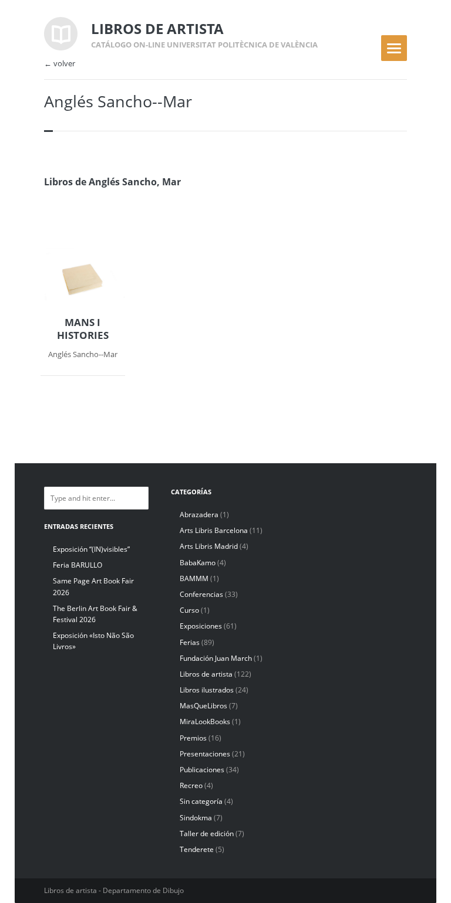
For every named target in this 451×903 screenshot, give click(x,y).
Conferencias (201, 594)
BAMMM (194, 578)
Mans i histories (83, 329)
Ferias (190, 642)
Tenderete (197, 849)
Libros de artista (206, 674)
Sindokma (196, 818)
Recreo (191, 785)
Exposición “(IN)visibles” (91, 549)
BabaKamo (198, 563)
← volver (59, 63)
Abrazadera (199, 515)
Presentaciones (205, 754)
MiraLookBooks (205, 722)
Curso (189, 610)
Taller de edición (207, 833)
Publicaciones (202, 770)
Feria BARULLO (77, 565)
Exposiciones (201, 626)
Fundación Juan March (216, 658)
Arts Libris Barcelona (214, 530)
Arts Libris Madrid (209, 546)
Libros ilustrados (207, 690)
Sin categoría (201, 801)
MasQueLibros (203, 706)
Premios (193, 738)
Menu (394, 48)
